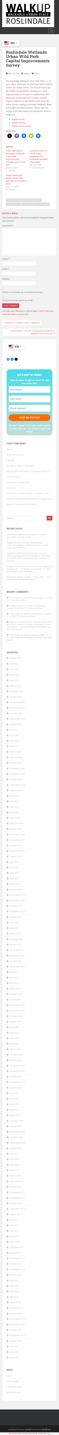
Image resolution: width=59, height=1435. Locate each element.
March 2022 (15, 933)
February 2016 (16, 1308)
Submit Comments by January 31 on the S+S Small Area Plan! (29, 599)
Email (5, 269)
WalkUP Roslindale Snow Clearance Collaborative (29, 498)
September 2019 (17, 1082)
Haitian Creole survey (21, 126)
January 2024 (16, 829)
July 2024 (14, 796)
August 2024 (15, 790)
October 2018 (16, 1137)
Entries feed (12, 1381)
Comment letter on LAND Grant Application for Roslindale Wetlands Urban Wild (39, 156)
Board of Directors (15, 454)
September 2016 (17, 1269)
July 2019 (14, 1093)
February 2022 (16, 939)
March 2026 (15, 685)
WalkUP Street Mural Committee (22, 504)
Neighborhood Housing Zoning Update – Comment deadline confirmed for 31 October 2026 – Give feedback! (28, 545)
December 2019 (17, 1065)
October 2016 (16, 1263)
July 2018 (14, 1153)
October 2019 (16, 1076)
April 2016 (14, 1297)
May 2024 (14, 807)
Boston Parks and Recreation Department (24, 200)
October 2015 (16, 1330)
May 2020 (14, 1038)
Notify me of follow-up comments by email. (22, 292)
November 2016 (17, 1258)
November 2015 (17, 1324)
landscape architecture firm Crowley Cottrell (26, 97)
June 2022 (14, 922)
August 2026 (15, 658)
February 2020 (16, 1054)
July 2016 (14, 1280)
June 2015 (14, 1352)
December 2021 (17, 950)
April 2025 (14, 746)
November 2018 (17, 1131)
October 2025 (16, 713)
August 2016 (15, 1275)
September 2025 (17, 718)
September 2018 (17, 1142)
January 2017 (16, 1252)
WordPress (46, 1429)
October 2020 (16, 1016)
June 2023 (14, 867)
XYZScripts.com (44, 1433)
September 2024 (17, 784)
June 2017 (14, 1225)
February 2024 (16, 823)
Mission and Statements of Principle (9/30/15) (28, 471)
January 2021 (16, 999)
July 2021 (14, 972)
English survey (18, 119)
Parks (37, 73)
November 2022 (17, 900)
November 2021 (17, 955)
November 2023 (17, 840)
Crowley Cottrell (13, 204)
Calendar (11, 460)
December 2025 (17, 702)
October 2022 (16, 906)
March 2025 (15, 751)
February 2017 (16, 1247)
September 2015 (17, 1335)
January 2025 (16, 762)
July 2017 (14, 1219)
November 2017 (17, 1197)
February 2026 (16, 691)
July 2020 (14, 1027)
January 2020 (16, 1060)
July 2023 (14, 862)
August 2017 (15, 1214)
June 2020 (14, 1032)
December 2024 (17, 768)
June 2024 (14, 801)
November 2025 (17, 707)
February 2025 (16, 757)
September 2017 (17, 1208)
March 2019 (15, 1115)
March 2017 (15, 1241)
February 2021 (16, 994)
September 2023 (17, 851)
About (9, 449)
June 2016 (14, 1286)
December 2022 (17, 895)
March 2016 (15, 1302)
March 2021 (15, 988)
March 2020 (15, 1049)
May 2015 (14, 1357)
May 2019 (14, 1104)
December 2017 (17, 1192)
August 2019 (15, 1087)
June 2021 (14, 977)
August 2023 (15, 856)
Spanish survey (18, 122)
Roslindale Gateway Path (18, 482)
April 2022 (14, 928)
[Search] (49, 518)
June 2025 (14, 735)
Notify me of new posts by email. (17, 300)
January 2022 (16, 944)
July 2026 (14, 663)
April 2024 (14, 812)
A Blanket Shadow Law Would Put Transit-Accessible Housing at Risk (26, 535)
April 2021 (14, 983)
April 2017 (14, 1236)
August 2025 (15, 724)
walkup (26, 73)
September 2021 (17, 966)
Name (6, 258)
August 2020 (15, 1021)
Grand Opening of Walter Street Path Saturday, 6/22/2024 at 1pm (16, 179)
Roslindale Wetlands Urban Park (35, 204)
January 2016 (16, 1313)
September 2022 (17, 911)
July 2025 (14, 729)
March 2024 (15, 818)
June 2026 (14, 669)
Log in (9, 1375)
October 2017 (16, 1203)
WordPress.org (13, 1392)
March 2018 (15, 1175)
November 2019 (17, 1071)
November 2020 (17, 1010)
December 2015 (17, 1319)
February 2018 (16, 1181)
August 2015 (15, 1341)
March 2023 (15, 884)
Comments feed (14, 1386)
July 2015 (14, 1346)
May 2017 (14, 1230)
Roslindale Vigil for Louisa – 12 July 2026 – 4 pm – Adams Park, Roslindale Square (29, 578)
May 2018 (14, 1164)
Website (6, 279)
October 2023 (16, 845)
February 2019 (16, 1120)
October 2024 (16, 779)
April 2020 (14, 1043)
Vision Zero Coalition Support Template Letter (28, 493)
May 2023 (14, 873)
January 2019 (16, 1126)
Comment (7, 225)
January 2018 (16, 1186)
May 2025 (14, 740)
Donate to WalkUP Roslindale (20, 465)
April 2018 (14, 1170)
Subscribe (11, 487)
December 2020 (17, 1005)
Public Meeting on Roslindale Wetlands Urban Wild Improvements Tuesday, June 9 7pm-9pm (16, 157)
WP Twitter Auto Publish (18, 1433)
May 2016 (14, 1291)
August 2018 (15, 1148)
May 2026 (14, 674)
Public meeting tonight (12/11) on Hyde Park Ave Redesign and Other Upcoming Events (29, 637)
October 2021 (16, 961)
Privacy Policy (13, 476)
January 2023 (16, 889)
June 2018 (14, 1159)
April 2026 (14, 680)
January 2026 (16, 696)
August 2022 (15, 917)
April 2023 (14, 878)
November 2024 (17, 773)
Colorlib (28, 1429)
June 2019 (14, 1098)
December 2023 (17, 834)
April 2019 (14, 1109)
